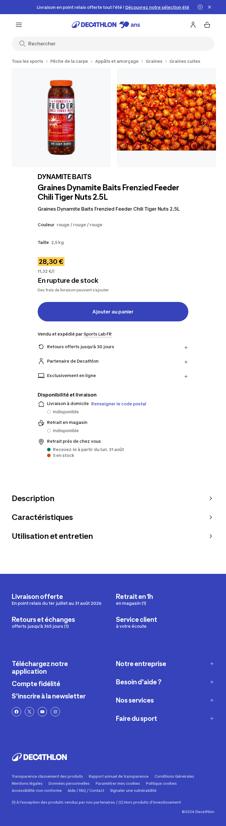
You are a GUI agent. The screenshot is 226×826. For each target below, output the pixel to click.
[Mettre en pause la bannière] (200, 7)
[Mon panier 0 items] (207, 25)
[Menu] (19, 25)
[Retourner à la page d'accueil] (106, 24)
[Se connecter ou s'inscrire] (193, 25)
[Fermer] (209, 7)
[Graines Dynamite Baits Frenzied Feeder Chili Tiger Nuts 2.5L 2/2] (166, 117)
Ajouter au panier (113, 312)
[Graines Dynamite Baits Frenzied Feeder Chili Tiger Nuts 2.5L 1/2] (61, 117)
